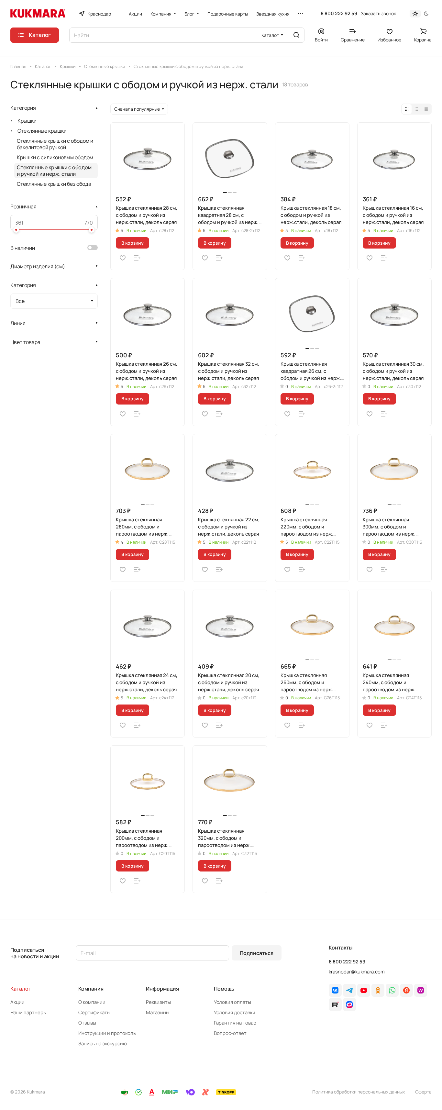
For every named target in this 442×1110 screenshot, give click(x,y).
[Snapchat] (335, 1004)
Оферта (423, 1092)
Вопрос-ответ (230, 1033)
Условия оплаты (232, 1002)
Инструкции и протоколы (107, 1033)
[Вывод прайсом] (426, 109)
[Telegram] (349, 990)
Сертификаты (94, 1012)
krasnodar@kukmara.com (357, 971)
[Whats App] (392, 990)
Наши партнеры (28, 1012)
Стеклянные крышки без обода (54, 183)
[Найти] (296, 35)
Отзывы (87, 1022)
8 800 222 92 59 (339, 14)
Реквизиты (158, 1002)
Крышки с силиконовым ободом (55, 157)
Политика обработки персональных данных (358, 1092)
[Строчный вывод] (416, 109)
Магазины (157, 1012)
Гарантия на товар (235, 1022)
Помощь (224, 988)
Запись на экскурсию (102, 1043)
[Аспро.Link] (349, 1004)
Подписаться (256, 953)
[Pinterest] (420, 990)
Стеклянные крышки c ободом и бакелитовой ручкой (55, 144)
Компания (91, 988)
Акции (17, 1002)
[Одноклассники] (377, 990)
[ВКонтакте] (335, 990)
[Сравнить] (137, 258)
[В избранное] (122, 258)
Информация (162, 988)
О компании (91, 1002)
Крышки (27, 120)
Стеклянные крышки (42, 130)
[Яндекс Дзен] (406, 990)
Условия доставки (234, 1012)
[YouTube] (363, 990)
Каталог (20, 988)
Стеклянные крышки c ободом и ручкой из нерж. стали (54, 170)
